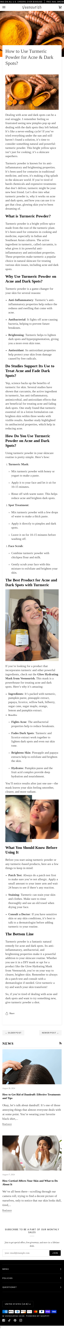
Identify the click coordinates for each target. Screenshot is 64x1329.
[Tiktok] (9, 1320)
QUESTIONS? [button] (9, 1287)
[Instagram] (20, 1320)
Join (55, 1253)
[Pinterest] (15, 1320)
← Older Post (13, 1032)
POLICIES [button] (7, 1278)
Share (11, 1013)
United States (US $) (17, 1304)
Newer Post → (50, 1032)
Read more (7, 1124)
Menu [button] (5, 1269)
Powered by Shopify (37, 1316)
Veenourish (11, 1316)
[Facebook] (3, 1320)
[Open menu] (6, 7)
